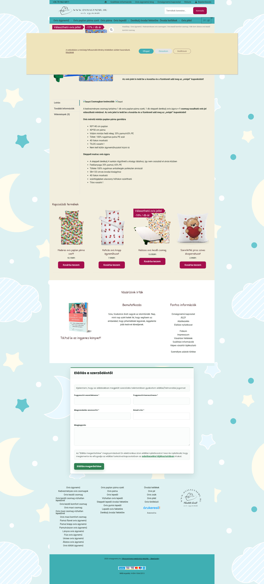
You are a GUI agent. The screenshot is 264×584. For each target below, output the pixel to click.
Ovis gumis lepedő (112, 505)
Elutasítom (163, 51)
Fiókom (183, 331)
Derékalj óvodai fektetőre (112, 512)
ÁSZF (183, 317)
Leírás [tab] (57, 102)
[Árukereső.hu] (151, 508)
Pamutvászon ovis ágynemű (73, 527)
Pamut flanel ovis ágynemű (73, 520)
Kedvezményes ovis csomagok (154, 27)
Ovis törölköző (152, 502)
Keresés (200, 10)
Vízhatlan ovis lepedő (112, 498)
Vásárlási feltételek (183, 338)
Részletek (70, 52)
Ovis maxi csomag (73, 507)
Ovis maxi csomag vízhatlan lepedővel (69, 512)
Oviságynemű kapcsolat (183, 314)
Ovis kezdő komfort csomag (177, 27)
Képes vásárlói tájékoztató (183, 345)
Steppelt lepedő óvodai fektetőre (112, 502)
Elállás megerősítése (89, 466)
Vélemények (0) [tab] (62, 114)
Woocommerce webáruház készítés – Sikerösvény (140, 559)
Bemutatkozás (132, 304)
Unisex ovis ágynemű (73, 538)
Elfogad (146, 51)
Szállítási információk (183, 342)
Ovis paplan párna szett (112, 487)
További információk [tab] (64, 108)
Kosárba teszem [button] (71, 264)
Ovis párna (112, 491)
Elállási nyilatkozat (183, 324)
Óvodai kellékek (151, 487)
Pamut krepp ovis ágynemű (73, 524)
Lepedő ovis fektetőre (112, 509)
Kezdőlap (125, 27)
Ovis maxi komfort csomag (73, 517)
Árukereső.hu (151, 513)
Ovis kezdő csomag (73, 494)
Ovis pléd (151, 498)
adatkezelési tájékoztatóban (158, 456)
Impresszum (183, 334)
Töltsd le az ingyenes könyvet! (80, 337)
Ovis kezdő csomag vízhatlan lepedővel (70, 499)
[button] (111, 29)
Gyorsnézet (71, 243)
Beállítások (182, 51)
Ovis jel (151, 491)
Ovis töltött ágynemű (73, 545)
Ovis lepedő (112, 494)
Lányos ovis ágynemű (73, 531)
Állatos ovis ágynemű (73, 542)
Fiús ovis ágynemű (73, 535)
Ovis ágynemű (136, 27)
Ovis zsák (151, 494)
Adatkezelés (183, 321)
